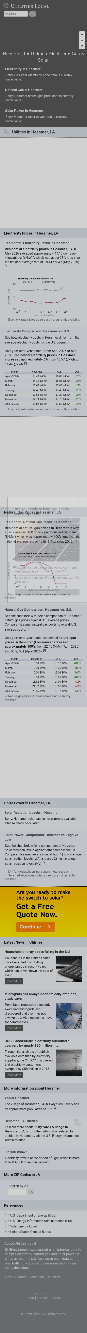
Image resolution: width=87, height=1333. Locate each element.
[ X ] (80, 501)
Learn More (47, 592)
